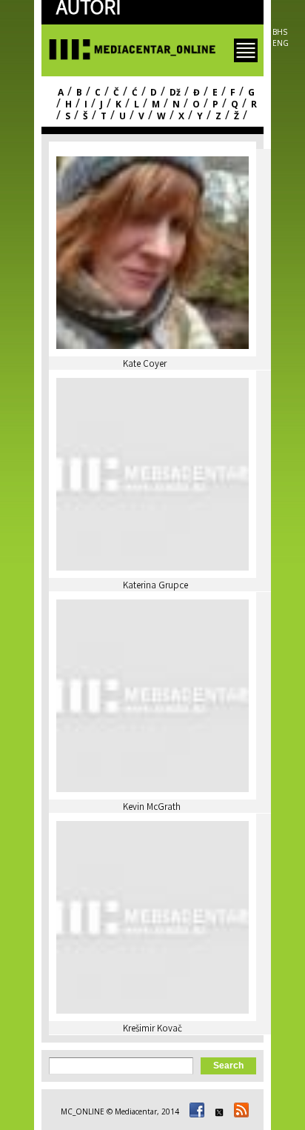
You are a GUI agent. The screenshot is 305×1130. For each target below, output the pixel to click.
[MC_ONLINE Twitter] (217, 1111)
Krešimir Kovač (152, 1030)
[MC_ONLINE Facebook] (195, 1111)
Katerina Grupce (155, 586)
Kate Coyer (145, 365)
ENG (280, 43)
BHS (279, 32)
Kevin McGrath (152, 808)
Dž (175, 92)
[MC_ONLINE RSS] (239, 1111)
